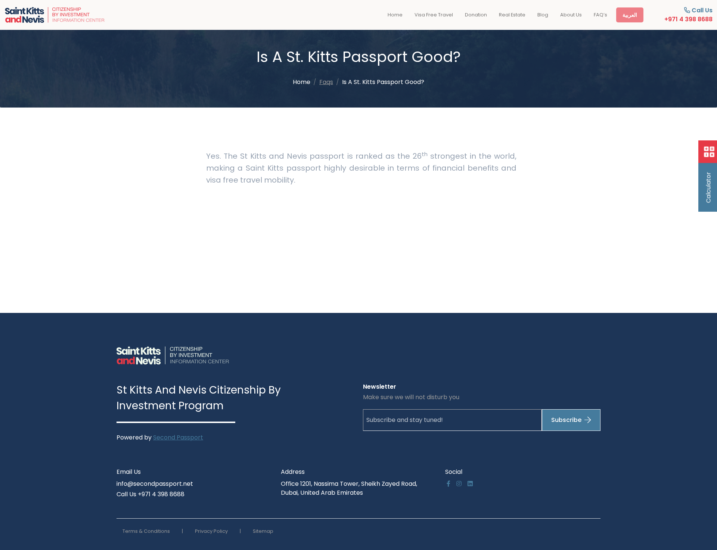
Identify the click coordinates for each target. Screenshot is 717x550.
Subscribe (566, 420)
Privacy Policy (211, 531)
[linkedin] (470, 484)
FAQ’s (600, 15)
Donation (476, 15)
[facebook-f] (448, 484)
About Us (571, 15)
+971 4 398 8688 (688, 19)
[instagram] (459, 484)
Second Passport (178, 437)
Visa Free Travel (434, 15)
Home (395, 15)
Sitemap (263, 531)
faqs (326, 82)
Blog (542, 15)
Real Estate (512, 15)
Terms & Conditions (146, 531)
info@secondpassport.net (155, 483)
